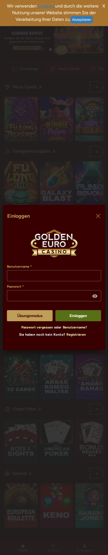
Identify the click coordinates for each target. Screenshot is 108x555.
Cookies (46, 6)
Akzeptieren (81, 19)
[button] (95, 296)
